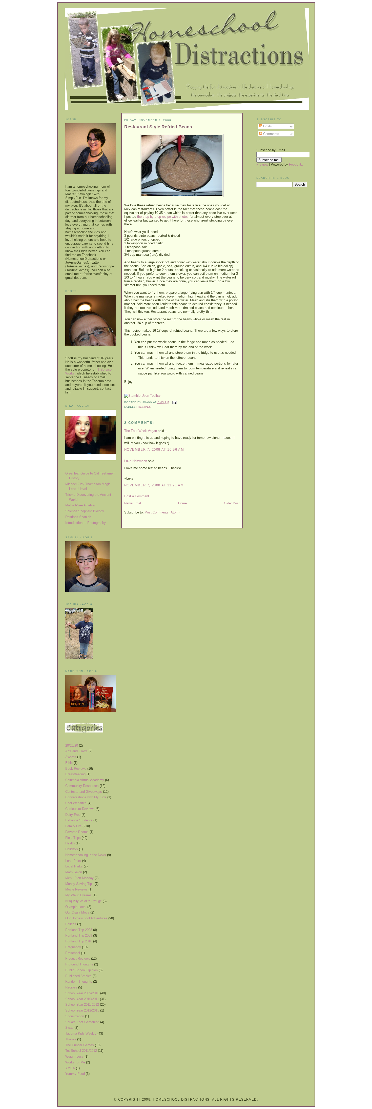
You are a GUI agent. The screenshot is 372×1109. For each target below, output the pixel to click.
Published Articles (78, 976)
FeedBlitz (296, 164)
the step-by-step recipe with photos (163, 217)
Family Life (73, 826)
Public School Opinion (81, 970)
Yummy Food (75, 1074)
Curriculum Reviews (79, 809)
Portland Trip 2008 (78, 930)
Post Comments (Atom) (162, 512)
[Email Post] (174, 402)
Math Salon (73, 872)
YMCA (70, 1068)
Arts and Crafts (76, 751)
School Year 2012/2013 (82, 1010)
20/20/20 (71, 745)
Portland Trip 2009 (78, 935)
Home (182, 503)
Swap (69, 1027)
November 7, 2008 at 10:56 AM (154, 449)
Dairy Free (72, 815)
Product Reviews (77, 958)
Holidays (71, 849)
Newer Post (132, 503)
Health (70, 843)
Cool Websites (76, 803)
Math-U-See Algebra (80, 505)
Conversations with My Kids (85, 797)
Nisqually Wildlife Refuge (83, 901)
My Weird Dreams (78, 895)
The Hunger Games (79, 1045)
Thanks (70, 1039)
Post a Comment (136, 496)
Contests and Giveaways (83, 792)
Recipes (71, 987)
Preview (262, 164)
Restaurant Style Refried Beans (158, 126)
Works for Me (75, 1062)
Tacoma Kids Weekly (80, 1033)
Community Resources (82, 786)
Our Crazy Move (77, 912)
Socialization (74, 1016)
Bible (69, 763)
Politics (70, 924)
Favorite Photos (77, 832)
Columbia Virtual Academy (84, 780)
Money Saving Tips (79, 884)
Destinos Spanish (78, 517)
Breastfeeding (75, 774)
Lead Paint (73, 861)
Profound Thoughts (79, 964)
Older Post (232, 503)
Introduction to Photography (85, 523)
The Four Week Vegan (140, 431)
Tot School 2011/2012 (81, 1051)
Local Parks (74, 866)
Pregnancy (73, 947)
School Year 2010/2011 (82, 999)
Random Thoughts (78, 981)
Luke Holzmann (135, 461)
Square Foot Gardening (82, 1022)
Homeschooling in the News (85, 855)
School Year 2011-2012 (82, 1004)
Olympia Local (75, 907)
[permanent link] (142, 396)
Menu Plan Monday (79, 878)
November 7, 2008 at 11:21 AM (154, 485)
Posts (267, 126)
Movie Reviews (76, 889)
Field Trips (73, 838)
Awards (70, 757)
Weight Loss (74, 1056)
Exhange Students (78, 820)
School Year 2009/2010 (82, 993)
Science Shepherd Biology (84, 511)
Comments (270, 134)
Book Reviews (75, 768)
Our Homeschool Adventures (86, 918)
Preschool (72, 953)
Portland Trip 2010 (78, 941)
